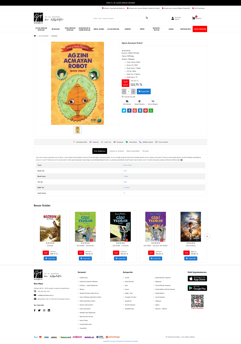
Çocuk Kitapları (160, 297)
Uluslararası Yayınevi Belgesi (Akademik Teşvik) (144, 8)
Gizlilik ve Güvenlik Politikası (89, 281)
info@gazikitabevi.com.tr (46, 295)
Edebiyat (158, 301)
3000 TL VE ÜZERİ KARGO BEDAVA (120, 3)
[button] (196, 18)
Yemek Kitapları (130, 305)
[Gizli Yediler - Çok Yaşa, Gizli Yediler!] (156, 227)
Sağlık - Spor (129, 293)
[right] (207, 236)
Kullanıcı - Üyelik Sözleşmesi (89, 285)
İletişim (82, 289)
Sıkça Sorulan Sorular (86, 316)
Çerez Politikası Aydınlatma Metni (90, 297)
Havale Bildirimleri (86, 324)
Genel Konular (129, 281)
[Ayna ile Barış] (191, 227)
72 (124, 193)
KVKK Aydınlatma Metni (87, 301)
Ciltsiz (125, 182)
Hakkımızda (84, 278)
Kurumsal (82, 272)
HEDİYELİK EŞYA (185, 29)
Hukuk (127, 278)
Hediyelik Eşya (129, 309)
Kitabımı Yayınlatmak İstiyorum (114, 8)
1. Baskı (126, 176)
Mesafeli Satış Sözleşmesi (87, 313)
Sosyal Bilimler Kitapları (163, 278)
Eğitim (157, 305)
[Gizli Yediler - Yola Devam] (85, 227)
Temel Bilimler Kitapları (163, 285)
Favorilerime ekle (129, 97)
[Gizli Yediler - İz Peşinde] (120, 227)
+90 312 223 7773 (43, 291)
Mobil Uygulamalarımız (197, 272)
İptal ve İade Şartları (86, 305)
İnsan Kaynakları (85, 309)
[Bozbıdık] (50, 227)
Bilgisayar (158, 281)
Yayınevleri (83, 328)
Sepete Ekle (145, 91)
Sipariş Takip (84, 320)
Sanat (127, 289)
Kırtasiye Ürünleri (130, 297)
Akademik (128, 301)
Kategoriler (128, 272)
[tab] (99, 151)
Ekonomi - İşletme (161, 309)
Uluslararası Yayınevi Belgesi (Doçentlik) (177, 8)
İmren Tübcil (128, 165)
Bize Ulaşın (38, 284)
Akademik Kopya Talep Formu (89, 293)
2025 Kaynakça (199, 8)
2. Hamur (127, 187)
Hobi (126, 285)
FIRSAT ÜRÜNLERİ (200, 29)
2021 (125, 171)
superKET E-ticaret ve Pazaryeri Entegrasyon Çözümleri (120, 341)
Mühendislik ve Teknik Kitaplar (165, 289)
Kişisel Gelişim (159, 293)
